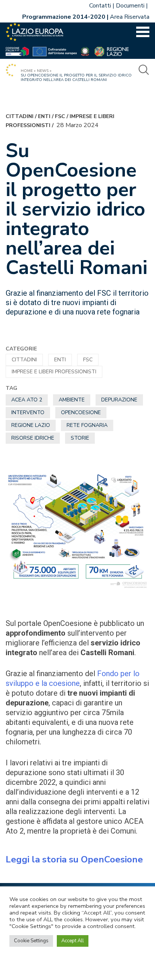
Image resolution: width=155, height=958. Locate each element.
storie (80, 438)
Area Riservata (129, 17)
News (43, 70)
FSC (60, 116)
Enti (44, 116)
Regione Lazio (30, 425)
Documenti (130, 5)
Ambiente (72, 399)
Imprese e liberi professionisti (54, 371)
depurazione (119, 399)
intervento (27, 412)
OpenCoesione (81, 412)
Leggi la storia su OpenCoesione (74, 859)
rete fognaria (87, 425)
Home (27, 70)
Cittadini (19, 116)
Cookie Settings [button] (31, 940)
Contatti (100, 5)
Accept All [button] (72, 940)
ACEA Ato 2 (26, 399)
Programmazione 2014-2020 (63, 17)
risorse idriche (32, 438)
